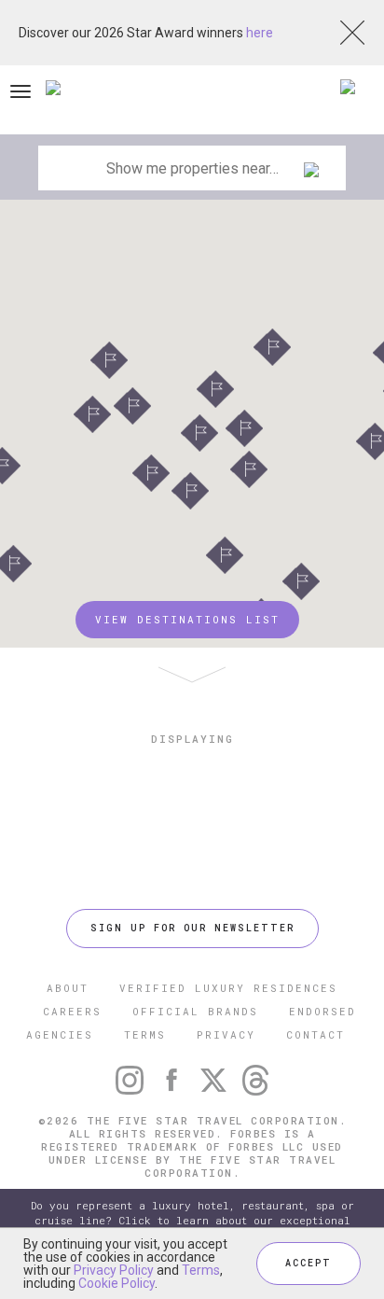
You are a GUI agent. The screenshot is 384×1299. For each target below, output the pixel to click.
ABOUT (68, 988)
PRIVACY (226, 1034)
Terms (201, 1270)
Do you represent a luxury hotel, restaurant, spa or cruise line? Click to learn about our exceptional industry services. (192, 1220)
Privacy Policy (114, 1270)
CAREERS (72, 1011)
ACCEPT (308, 1263)
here (259, 32)
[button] (272, 347)
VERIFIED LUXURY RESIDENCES (228, 988)
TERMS (145, 1034)
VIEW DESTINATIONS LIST (187, 619)
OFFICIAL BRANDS (195, 1011)
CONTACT (315, 1034)
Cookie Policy (116, 1283)
